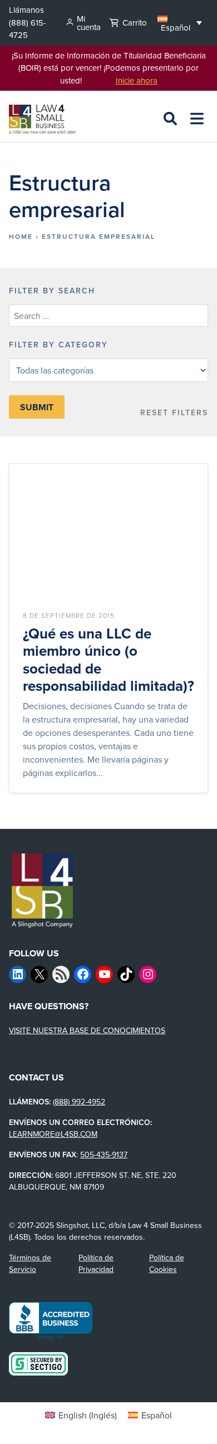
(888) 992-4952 (79, 1101)
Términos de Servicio (30, 1263)
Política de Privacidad (96, 1263)
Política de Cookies (166, 1263)
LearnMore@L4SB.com (53, 1134)
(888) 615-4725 (27, 29)
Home (21, 236)
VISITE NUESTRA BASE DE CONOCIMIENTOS (87, 1030)
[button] (179, 23)
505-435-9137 (103, 1154)
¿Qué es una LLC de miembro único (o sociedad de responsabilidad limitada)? (108, 660)
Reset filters (174, 412)
